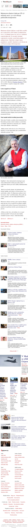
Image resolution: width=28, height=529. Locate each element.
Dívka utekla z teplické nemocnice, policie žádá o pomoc (23, 387)
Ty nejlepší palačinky (19, 469)
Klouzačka (10, 504)
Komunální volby (4, 464)
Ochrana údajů (21, 521)
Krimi (9, 329)
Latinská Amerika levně (6, 490)
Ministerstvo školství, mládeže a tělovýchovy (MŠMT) (12, 224)
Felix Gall (17, 462)
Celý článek (24, 374)
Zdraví (9, 292)
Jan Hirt (16, 459)
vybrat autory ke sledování (5, 22)
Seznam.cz (20, 1)
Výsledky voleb (4, 459)
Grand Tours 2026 (18, 464)
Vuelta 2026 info (18, 455)
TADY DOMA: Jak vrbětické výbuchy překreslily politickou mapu (13, 388)
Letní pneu (22, 510)
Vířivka (16, 506)
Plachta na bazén (15, 502)
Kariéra (18, 519)
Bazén (10, 502)
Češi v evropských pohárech (13, 499)
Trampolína (22, 502)
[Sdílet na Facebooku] (24, 218)
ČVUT (9, 226)
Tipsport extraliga (4, 472)
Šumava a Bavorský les (6, 486)
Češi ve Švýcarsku (5, 488)
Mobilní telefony (18, 508)
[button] (14, 54)
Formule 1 (3, 476)
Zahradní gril (11, 506)
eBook (3, 25)
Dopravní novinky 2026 (19, 486)
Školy (6, 226)
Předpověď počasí (20, 495)
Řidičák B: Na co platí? (19, 488)
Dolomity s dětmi (4, 492)
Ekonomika (10, 281)
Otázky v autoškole (19, 490)
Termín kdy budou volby (6, 460)
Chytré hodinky (19, 512)
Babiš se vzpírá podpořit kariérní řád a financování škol (16, 244)
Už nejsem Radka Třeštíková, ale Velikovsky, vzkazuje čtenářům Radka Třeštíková (17, 339)
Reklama (14, 519)
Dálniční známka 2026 (19, 484)
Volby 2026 (3, 455)
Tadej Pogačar (18, 460)
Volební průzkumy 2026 (6, 457)
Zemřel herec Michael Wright (15, 267)
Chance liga (3, 469)
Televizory (13, 512)
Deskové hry (7, 512)
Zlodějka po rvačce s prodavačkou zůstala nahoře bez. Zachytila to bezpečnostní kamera (16, 313)
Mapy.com (13, 495)
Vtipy (9, 261)
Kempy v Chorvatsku (5, 483)
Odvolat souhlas (8, 522)
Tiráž (22, 519)
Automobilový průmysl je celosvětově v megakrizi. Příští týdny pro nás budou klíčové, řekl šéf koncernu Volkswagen (17, 278)
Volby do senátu (4, 462)
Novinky (2, 21)
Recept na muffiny (18, 471)
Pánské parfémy (13, 514)
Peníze (2, 226)
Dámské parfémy (14, 510)
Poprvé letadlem (4, 484)
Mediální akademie (7, 521)
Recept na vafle (18, 476)
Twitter (10, 519)
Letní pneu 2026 (18, 483)
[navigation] (2, 2)
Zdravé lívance (18, 472)
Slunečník (5, 504)
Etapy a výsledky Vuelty (19, 457)
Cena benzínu (17, 497)
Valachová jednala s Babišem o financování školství (15, 233)
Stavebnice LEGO (6, 510)
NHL (2, 478)
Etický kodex (14, 521)
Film (8, 268)
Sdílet (8, 25)
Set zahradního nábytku (19, 504)
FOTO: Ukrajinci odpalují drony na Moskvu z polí (16, 301)
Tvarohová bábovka (19, 474)
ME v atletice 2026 (5, 474)
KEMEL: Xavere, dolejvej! (14, 259)
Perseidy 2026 (10, 497)
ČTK (5, 21)
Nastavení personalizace (18, 522)
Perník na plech (18, 478)
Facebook (6, 519)
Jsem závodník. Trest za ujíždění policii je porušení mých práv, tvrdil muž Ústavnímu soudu (17, 326)
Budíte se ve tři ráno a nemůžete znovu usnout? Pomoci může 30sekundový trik (17, 290)
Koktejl (9, 316)
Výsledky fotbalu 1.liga (5, 471)
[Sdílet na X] (26, 218)
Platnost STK (17, 492)
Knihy (9, 342)
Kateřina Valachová (17, 82)
